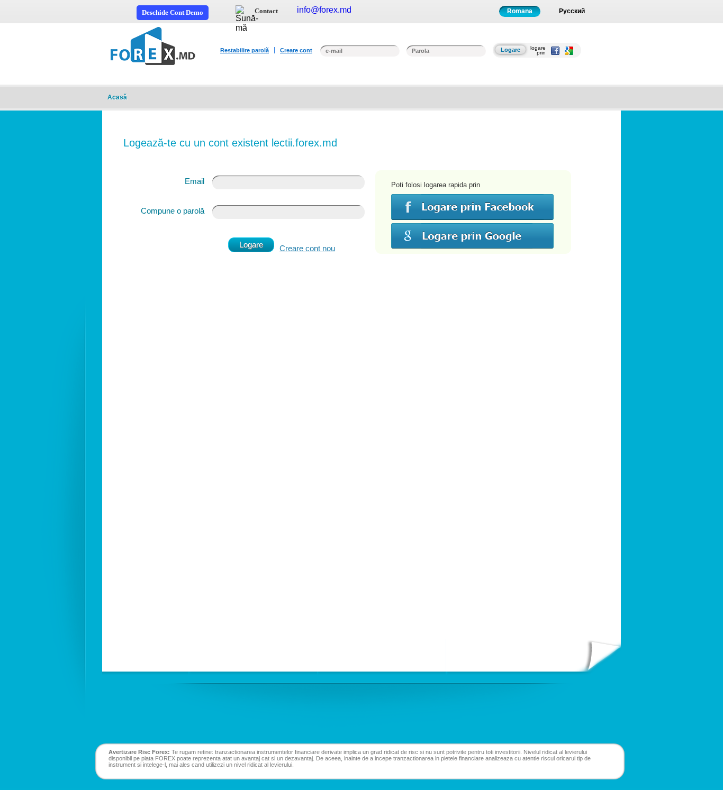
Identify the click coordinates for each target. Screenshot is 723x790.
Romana (519, 11)
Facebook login (472, 207)
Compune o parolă (172, 210)
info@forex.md (324, 9)
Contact (266, 11)
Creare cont (296, 50)
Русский (572, 11)
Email (194, 181)
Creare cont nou (307, 248)
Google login (472, 236)
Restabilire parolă (244, 50)
